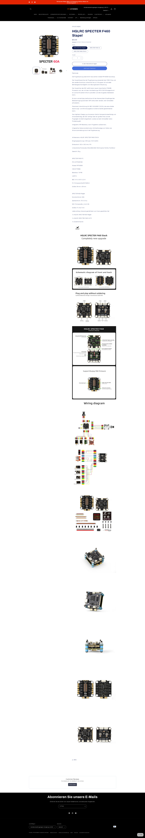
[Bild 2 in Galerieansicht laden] (44, 70)
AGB (71, 832)
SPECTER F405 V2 (95, 47)
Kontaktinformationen (84, 832)
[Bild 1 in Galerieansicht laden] (36, 70)
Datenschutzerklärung (64, 832)
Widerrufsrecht (53, 832)
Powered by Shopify (44, 832)
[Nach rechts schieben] (66, 70)
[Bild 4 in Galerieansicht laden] (60, 70)
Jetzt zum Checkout (90, 68)
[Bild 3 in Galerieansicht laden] (52, 70)
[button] (30, 9)
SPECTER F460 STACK (80, 51)
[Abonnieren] (85, 806)
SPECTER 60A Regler (80, 47)
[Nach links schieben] (30, 70)
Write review (72, 784)
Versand (74, 42)
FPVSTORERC (36, 832)
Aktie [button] (75, 759)
